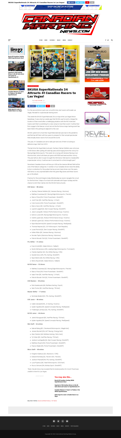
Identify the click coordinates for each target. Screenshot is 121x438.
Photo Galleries (74, 426)
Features (52, 40)
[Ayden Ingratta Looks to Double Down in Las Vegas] (16, 107)
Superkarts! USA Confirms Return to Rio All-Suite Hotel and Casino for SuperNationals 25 (16, 75)
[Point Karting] (60, 9)
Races (58, 40)
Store (41, 40)
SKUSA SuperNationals (44, 400)
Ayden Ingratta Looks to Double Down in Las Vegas (15, 109)
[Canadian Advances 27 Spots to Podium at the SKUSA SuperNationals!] (16, 89)
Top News (54, 400)
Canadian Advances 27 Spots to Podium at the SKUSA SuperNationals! (16, 93)
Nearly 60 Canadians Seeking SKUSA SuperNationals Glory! (16, 57)
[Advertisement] (39, 387)
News (46, 40)
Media (64, 40)
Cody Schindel (38, 100)
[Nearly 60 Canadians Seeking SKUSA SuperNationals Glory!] (16, 54)
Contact (70, 40)
